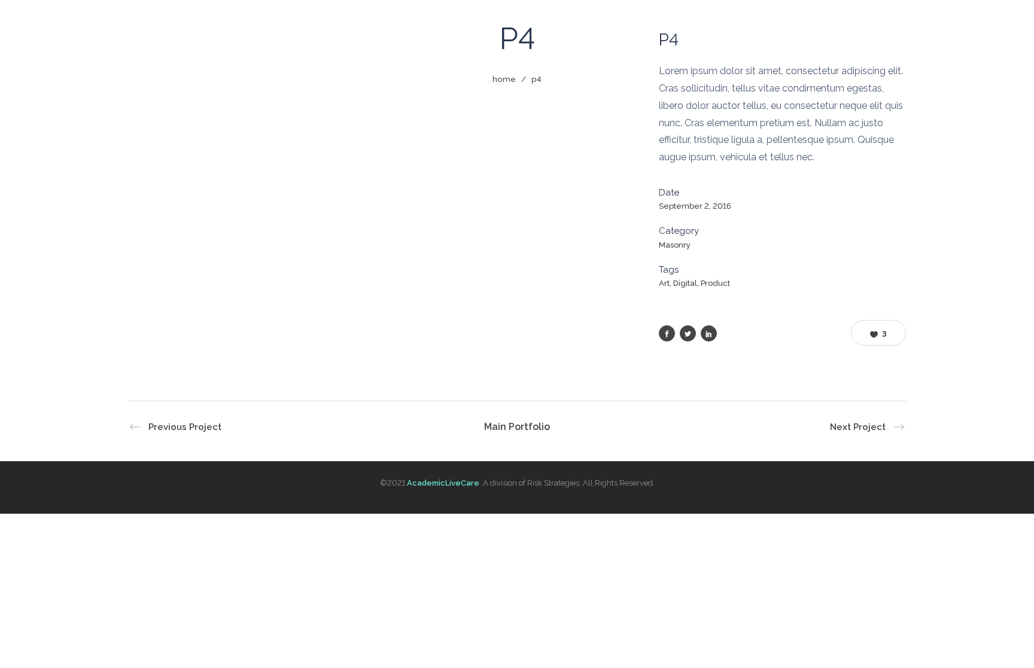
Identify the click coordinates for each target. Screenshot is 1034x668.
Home (504, 79)
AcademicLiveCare (443, 482)
